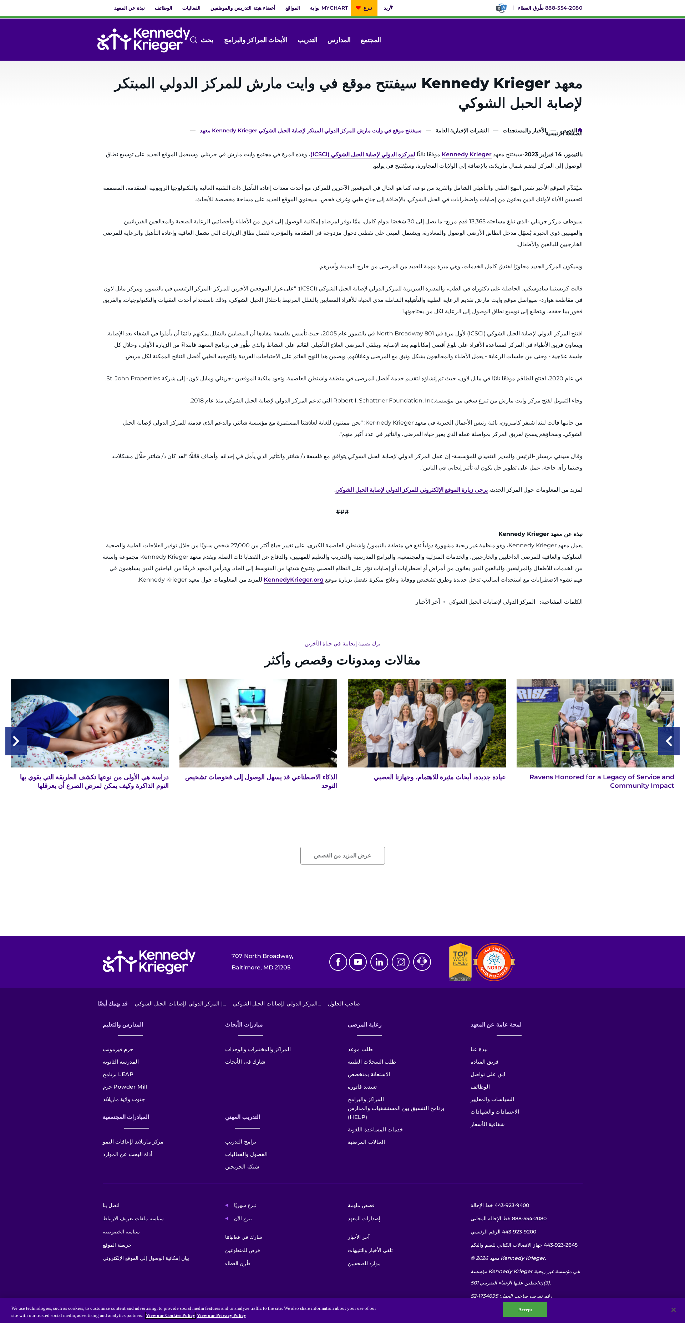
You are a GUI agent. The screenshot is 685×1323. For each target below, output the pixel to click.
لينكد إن (379, 962)
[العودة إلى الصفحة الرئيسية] (143, 39)
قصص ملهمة (361, 1205)
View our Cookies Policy (170, 1315)
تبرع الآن (243, 1218)
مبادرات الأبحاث (244, 1024)
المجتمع (371, 40)
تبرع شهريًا (245, 1205)
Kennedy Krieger (467, 154)
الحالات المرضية (366, 1142)
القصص (568, 130)
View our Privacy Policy (221, 1315)
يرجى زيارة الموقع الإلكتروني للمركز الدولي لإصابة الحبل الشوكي (411, 489)
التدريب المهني (242, 1117)
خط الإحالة (500, 1205)
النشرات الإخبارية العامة (462, 130)
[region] (342, 1310)
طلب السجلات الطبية (372, 1061)
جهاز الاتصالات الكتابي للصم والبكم (524, 1245)
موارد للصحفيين (364, 1263)
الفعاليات (191, 8)
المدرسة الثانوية (121, 1061)
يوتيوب (358, 962)
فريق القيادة (485, 1061)
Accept (525, 1309)
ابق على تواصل (488, 1074)
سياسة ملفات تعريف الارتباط (133, 1218)
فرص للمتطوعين (242, 1250)
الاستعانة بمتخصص (369, 1074)
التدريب (308, 40)
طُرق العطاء (531, 8)
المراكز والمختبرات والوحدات (258, 1049)
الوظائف (163, 8)
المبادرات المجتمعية (126, 1117)
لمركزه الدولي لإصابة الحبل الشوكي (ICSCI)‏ (362, 154)
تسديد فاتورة (362, 1086)
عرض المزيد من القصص (342, 855)
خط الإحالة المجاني (509, 1218)
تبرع (368, 8)
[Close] (673, 1310)
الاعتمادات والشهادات (495, 1111)
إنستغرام (401, 962)
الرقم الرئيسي (503, 1231)
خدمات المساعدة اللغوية (375, 1129)
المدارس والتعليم (123, 1024)
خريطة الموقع (117, 1245)
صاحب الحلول (344, 1003)
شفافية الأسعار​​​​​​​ (488, 1124)
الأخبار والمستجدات (524, 130)
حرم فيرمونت (118, 1049)
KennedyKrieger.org (294, 579)
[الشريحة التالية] (16, 741)
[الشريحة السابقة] (669, 741)
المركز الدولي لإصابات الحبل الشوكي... (277, 1003)
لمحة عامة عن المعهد (496, 1024)
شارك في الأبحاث (245, 1061)
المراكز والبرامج (245, 40)
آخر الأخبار (359, 1237)
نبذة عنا (479, 1049)
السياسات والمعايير (492, 1099)
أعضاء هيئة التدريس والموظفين (243, 8)
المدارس (339, 40)
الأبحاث (278, 40)
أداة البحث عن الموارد (128, 1154)
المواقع (292, 8)
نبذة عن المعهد (129, 8)
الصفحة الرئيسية (580, 131)
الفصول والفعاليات (246, 1154)
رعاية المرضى (365, 1024)
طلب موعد (360, 1049)
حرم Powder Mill (125, 1086)
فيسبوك (338, 962)
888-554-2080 (564, 8)
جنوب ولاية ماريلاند (124, 1099)
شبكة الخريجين (242, 1166)
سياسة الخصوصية (121, 1231)
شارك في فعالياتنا (243, 1237)
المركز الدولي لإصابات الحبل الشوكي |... (180, 1003)
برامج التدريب (240, 1141)
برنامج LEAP (118, 1074)
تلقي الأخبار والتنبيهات (370, 1250)
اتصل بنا (111, 1205)
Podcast (422, 962)
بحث (212, 41)
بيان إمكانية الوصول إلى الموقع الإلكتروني (146, 1258)
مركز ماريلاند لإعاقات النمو (133, 1141)
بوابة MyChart (329, 8)
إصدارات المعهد (364, 1218)
